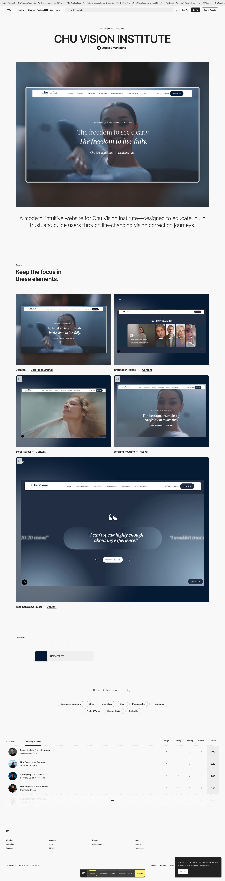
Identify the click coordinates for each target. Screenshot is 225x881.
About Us (138, 844)
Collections (10, 844)
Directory (31, 10)
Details (113, 873)
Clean (122, 704)
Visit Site (140, 873)
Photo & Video (93, 711)
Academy (42, 10)
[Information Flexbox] (161, 329)
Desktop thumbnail (42, 369)
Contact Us (139, 848)
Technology (106, 704)
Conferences (97, 844)
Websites (9, 840)
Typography (158, 704)
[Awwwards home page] (83, 873)
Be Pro (195, 10)
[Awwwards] (9, 10)
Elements (122, 873)
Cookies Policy (11, 865)
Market (58, 10)
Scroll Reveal (23, 451)
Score (130, 873)
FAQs (137, 840)
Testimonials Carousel (29, 606)
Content (147, 369)
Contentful (133, 711)
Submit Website (210, 10)
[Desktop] (63, 329)
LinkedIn (173, 865)
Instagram (163, 865)
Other (91, 704)
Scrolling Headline (124, 451)
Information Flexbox (125, 369)
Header (144, 451)
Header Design (114, 711)
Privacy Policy (35, 865)
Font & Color (103, 873)
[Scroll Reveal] (63, 411)
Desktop (21, 369)
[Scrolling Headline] (161, 411)
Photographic (138, 704)
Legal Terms (23, 865)
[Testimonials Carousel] (112, 529)
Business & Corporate (71, 704)
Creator (92, 873)
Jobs (52, 10)
